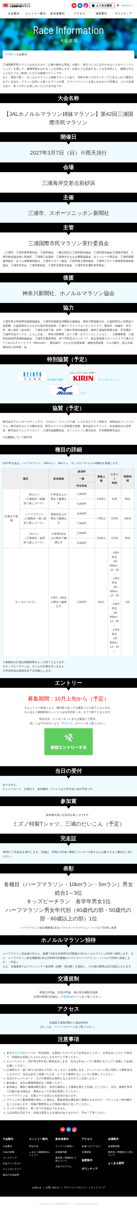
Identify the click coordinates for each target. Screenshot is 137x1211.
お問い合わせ (52, 1187)
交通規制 (65, 996)
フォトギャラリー (12, 1169)
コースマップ (10, 1157)
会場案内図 (61, 1152)
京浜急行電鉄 (55, 379)
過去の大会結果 (11, 1174)
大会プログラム (63, 1166)
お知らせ (36, 1187)
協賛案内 (101, 13)
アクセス (59, 1026)
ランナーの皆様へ (64, 1146)
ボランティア (123, 13)
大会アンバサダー (12, 1163)
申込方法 (67, 723)
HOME (9, 54)
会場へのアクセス (91, 1146)
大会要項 (7, 1146)
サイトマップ (98, 1187)
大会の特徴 (8, 1152)
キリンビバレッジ (108, 379)
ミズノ (83, 393)
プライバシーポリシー (75, 1187)
